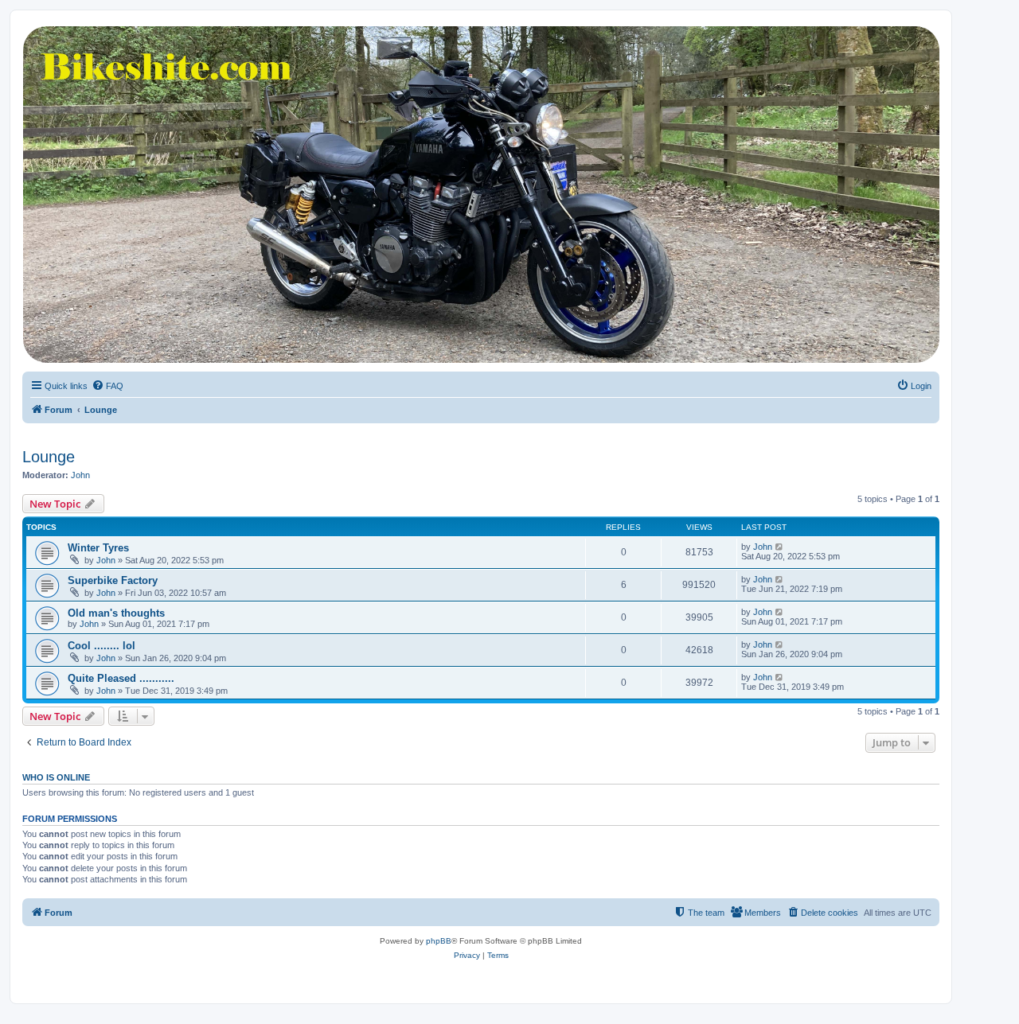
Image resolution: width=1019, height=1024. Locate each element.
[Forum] (480, 194)
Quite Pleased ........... (121, 678)
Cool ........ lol (101, 646)
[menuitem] (107, 385)
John (80, 475)
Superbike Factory (113, 580)
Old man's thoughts (116, 613)
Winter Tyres (98, 548)
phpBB (438, 940)
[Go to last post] (780, 546)
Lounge (48, 456)
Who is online (56, 777)
